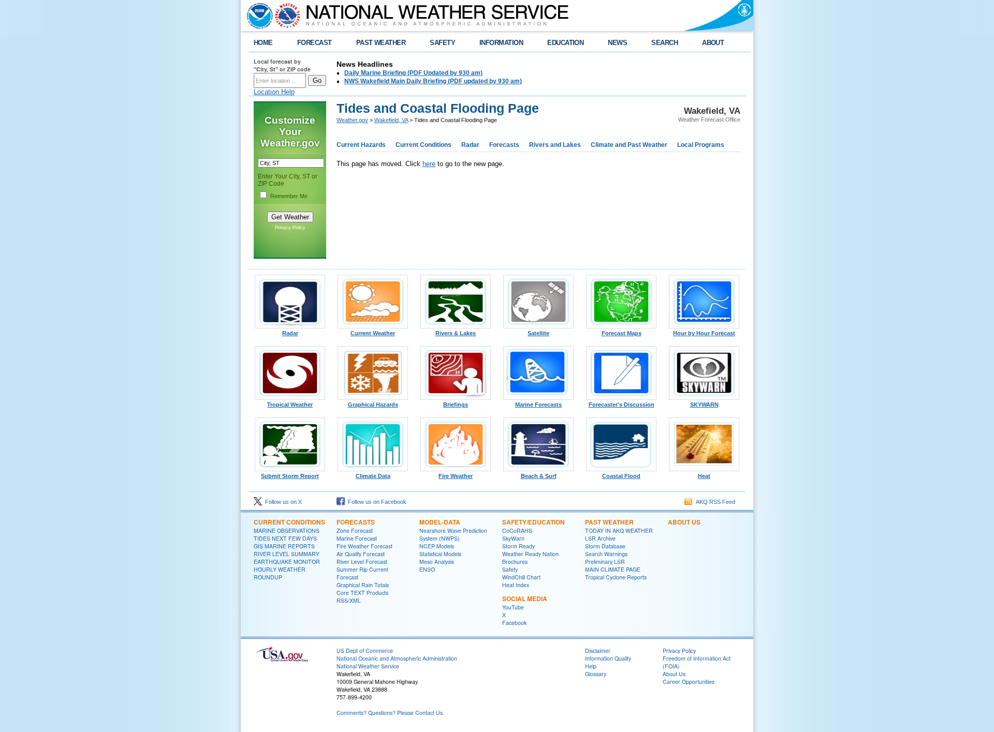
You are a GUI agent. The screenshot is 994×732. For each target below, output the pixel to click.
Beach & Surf (539, 476)
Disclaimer (597, 650)
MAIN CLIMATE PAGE (612, 569)
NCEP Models (436, 546)
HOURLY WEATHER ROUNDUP (279, 573)
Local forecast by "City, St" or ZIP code (282, 65)
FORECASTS (356, 522)
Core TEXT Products (362, 592)
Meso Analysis (436, 561)
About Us (674, 674)
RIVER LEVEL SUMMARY (286, 554)
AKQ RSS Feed (714, 502)
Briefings (455, 404)
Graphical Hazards (373, 404)
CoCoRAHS (517, 530)
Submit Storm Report (290, 476)
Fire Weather (455, 476)
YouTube (513, 607)
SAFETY (442, 43)
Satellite (538, 333)
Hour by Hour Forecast (704, 333)
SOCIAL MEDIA (524, 598)
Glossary (595, 674)
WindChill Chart (521, 577)
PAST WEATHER (381, 43)
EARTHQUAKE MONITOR (287, 561)
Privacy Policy (290, 227)
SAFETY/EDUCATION (533, 522)
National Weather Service (368, 666)
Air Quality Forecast (361, 554)
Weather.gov (352, 120)
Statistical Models (440, 554)
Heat (704, 476)
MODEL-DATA (439, 522)
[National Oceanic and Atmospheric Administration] (257, 15)
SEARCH (664, 43)
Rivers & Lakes (455, 333)
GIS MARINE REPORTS (284, 546)
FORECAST (314, 43)
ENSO (427, 569)
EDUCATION (565, 43)
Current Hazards (361, 144)
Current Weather (372, 333)
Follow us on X (282, 502)
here (428, 164)
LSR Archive (600, 538)
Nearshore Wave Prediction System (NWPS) (453, 534)
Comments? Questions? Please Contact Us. (390, 712)
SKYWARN (704, 404)
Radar (470, 144)
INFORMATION (501, 43)
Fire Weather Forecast (364, 546)
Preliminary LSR (605, 561)
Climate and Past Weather (629, 144)
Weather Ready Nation (530, 554)
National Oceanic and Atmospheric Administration (397, 658)
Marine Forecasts (538, 404)
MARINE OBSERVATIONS (286, 530)
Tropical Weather (290, 404)
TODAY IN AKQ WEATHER (619, 530)
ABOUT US (684, 522)
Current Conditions (423, 144)
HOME (263, 43)
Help (590, 666)
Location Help (274, 92)
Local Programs (700, 144)
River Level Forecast (362, 561)
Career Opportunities (688, 681)
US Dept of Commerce (365, 650)
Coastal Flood (621, 476)
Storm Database (605, 546)
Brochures (515, 561)
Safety (510, 569)
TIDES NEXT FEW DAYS (285, 538)
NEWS (617, 43)
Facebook (514, 622)
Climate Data (373, 476)
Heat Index (515, 585)
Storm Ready (518, 546)
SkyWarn (513, 538)
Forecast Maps (621, 333)
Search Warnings (606, 554)
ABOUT (713, 43)
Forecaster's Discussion (621, 404)
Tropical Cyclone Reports (616, 577)
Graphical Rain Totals (363, 585)
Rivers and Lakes (555, 144)
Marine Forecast (357, 538)
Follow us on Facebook (375, 502)
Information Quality (608, 658)
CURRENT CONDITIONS (289, 522)
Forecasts (504, 144)
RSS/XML (349, 600)
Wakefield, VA (391, 120)
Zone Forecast (355, 530)
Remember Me (289, 196)
